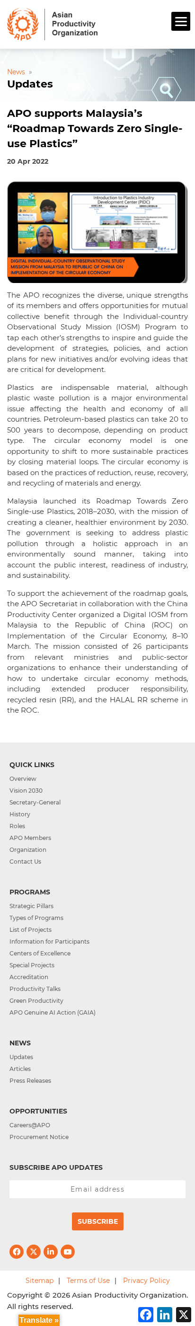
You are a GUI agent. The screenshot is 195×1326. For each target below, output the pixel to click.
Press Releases (30, 1080)
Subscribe (98, 1221)
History (19, 814)
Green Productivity (36, 1000)
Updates (21, 1057)
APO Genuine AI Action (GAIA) (52, 1012)
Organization (27, 849)
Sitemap (39, 1280)
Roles (17, 826)
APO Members (30, 837)
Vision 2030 (26, 790)
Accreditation (28, 977)
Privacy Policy (146, 1280)
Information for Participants (49, 941)
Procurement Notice (39, 1136)
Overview (22, 778)
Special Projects (31, 965)
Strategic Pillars (31, 906)
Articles (20, 1068)
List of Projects (30, 929)
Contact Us (25, 861)
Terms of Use (88, 1280)
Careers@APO (29, 1125)
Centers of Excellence (40, 953)
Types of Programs (36, 917)
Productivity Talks (35, 988)
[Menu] (180, 21)
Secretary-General (35, 802)
